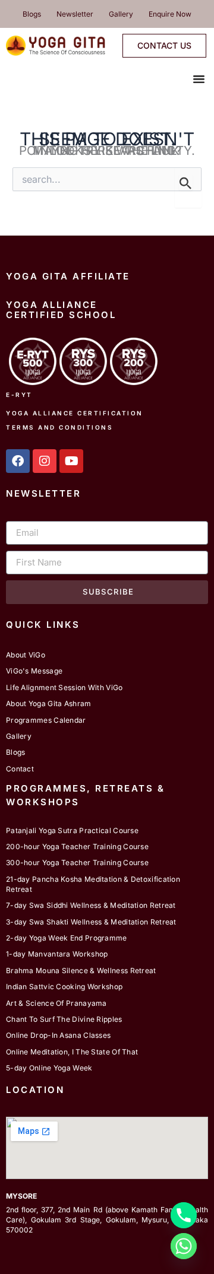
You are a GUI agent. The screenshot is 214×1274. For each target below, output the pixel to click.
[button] (199, 78)
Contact (20, 768)
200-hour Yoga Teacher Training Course (77, 846)
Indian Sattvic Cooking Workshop (64, 986)
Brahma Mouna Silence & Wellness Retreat (81, 970)
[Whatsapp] (184, 1246)
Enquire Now (170, 13)
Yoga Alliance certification (74, 413)
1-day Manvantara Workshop (57, 953)
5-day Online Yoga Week (49, 1067)
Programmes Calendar (46, 720)
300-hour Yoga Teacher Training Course (77, 862)
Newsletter (74, 13)
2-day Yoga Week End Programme (66, 937)
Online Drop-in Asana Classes (58, 1035)
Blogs (32, 13)
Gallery (121, 13)
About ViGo (25, 654)
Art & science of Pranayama (56, 1003)
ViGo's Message (34, 670)
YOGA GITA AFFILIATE (68, 276)
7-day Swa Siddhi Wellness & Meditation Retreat (91, 905)
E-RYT (19, 394)
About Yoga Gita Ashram (49, 703)
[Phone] (184, 1215)
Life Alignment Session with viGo (64, 687)
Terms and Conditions (59, 427)
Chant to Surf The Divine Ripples (64, 1019)
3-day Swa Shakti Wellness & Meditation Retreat (91, 921)
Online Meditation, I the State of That (72, 1051)
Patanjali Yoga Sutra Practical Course (72, 830)
